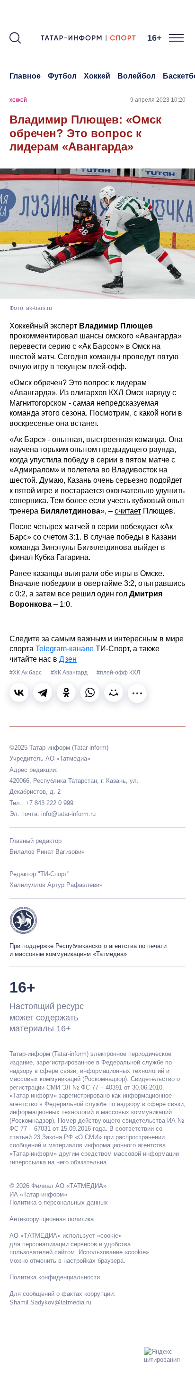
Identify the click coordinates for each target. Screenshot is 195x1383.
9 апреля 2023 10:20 (158, 100)
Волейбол (136, 76)
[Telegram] (42, 692)
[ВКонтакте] (18, 692)
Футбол (62, 76)
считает (128, 511)
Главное (25, 76)
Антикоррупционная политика (51, 1219)
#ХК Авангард (70, 672)
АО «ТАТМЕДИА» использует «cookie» (65, 1235)
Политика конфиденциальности (54, 1277)
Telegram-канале (64, 649)
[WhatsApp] (89, 692)
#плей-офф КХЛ (118, 672)
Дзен (68, 659)
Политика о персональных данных (58, 1202)
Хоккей (97, 76)
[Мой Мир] (113, 692)
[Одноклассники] (66, 692)
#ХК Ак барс (26, 672)
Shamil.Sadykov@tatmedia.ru (50, 1302)
